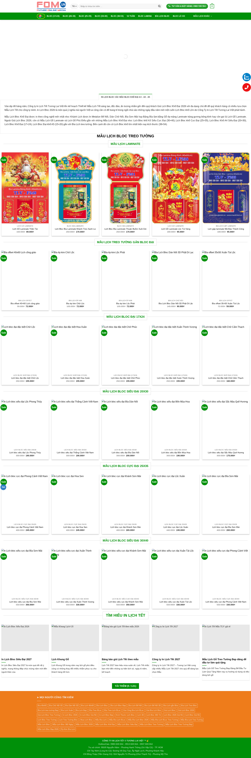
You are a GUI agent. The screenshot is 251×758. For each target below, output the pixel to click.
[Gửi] (159, 6)
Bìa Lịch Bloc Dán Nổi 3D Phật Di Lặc (176, 303)
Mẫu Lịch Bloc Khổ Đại (105, 724)
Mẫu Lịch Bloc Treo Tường (151, 724)
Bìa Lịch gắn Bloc (170, 705)
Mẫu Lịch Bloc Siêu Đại (127, 724)
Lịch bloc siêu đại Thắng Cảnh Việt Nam (75, 452)
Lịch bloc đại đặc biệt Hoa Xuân (75, 378)
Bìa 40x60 (42, 705)
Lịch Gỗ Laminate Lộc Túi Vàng (175, 229)
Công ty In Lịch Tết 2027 (166, 659)
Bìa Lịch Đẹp (81, 710)
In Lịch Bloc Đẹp (106, 715)
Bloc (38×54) (117, 16)
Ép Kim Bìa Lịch (68, 729)
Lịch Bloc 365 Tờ (154, 715)
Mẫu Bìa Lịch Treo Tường (192, 720)
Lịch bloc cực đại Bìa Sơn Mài (226, 527)
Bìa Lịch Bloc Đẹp (118, 705)
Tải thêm (125, 686)
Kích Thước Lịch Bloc (125, 715)
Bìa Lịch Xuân (67, 710)
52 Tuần (131, 16)
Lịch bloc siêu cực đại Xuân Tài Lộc (175, 602)
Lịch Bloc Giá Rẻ (192, 715)
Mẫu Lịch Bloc (44, 724)
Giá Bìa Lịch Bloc (153, 710)
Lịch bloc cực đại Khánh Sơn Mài (125, 527)
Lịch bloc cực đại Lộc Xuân (175, 527)
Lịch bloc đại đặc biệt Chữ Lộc (25, 378)
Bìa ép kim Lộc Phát (125, 303)
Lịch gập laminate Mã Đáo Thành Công (226, 229)
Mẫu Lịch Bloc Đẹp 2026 (48, 729)
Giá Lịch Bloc (169, 710)
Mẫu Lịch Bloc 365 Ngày (63, 724)
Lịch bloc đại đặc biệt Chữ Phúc (125, 378)
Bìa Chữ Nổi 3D (55, 705)
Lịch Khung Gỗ (60, 659)
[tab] (125, 97)
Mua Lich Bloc (86, 720)
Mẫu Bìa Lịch (100, 720)
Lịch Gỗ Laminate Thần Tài (25, 229)
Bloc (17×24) (53, 16)
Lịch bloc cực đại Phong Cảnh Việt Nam (25, 527)
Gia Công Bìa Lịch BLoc (133, 710)
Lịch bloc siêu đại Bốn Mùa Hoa (175, 452)
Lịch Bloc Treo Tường (47, 720)
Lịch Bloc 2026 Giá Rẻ (173, 715)
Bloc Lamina (145, 16)
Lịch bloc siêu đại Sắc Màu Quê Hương (226, 452)
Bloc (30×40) (101, 16)
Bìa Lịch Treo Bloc (189, 705)
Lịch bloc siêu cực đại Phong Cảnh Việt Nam (226, 602)
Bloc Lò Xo (179, 16)
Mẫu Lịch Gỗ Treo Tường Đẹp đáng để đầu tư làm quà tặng (224, 661)
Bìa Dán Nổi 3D (71, 705)
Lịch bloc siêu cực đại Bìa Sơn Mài (25, 602)
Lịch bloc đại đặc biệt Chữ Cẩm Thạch (225, 378)
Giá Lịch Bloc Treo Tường (49, 715)
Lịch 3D (140, 715)
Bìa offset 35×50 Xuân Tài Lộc (226, 303)
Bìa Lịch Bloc (162, 16)
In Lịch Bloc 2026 (70, 715)
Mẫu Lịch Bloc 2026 (84, 724)
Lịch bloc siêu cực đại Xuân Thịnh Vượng (75, 602)
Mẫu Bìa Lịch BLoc (117, 720)
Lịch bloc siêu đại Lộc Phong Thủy (25, 452)
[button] (212, 6)
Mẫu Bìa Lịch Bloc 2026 (138, 720)
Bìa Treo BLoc (95, 710)
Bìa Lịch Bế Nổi (135, 705)
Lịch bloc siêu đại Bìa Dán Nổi (125, 452)
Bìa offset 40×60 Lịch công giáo (25, 303)
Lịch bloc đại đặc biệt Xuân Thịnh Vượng (175, 378)
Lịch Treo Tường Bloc (68, 720)
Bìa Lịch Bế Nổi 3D (153, 705)
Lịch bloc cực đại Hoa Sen (75, 527)
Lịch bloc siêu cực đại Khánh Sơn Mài (125, 602)
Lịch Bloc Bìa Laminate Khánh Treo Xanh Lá (75, 229)
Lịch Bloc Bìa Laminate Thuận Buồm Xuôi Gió (125, 229)
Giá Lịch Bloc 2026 (186, 710)
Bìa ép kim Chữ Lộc (75, 303)
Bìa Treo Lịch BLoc (112, 710)
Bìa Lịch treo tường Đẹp (48, 710)
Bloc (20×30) (69, 16)
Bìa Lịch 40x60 (87, 705)
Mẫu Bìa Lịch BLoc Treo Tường (164, 720)
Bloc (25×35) (85, 16)
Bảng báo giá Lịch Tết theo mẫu (120, 659)
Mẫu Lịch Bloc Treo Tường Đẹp (179, 724)
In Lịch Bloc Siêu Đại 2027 (16, 659)
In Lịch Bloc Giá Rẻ (88, 715)
